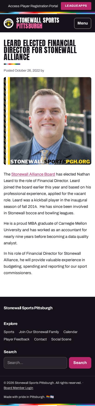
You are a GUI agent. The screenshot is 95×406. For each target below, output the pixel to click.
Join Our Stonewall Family (39, 332)
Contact (40, 339)
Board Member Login (18, 388)
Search (80, 363)
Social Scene (61, 339)
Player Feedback (17, 339)
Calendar (70, 332)
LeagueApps (76, 5)
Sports (9, 332)
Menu (82, 23)
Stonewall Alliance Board (33, 174)
